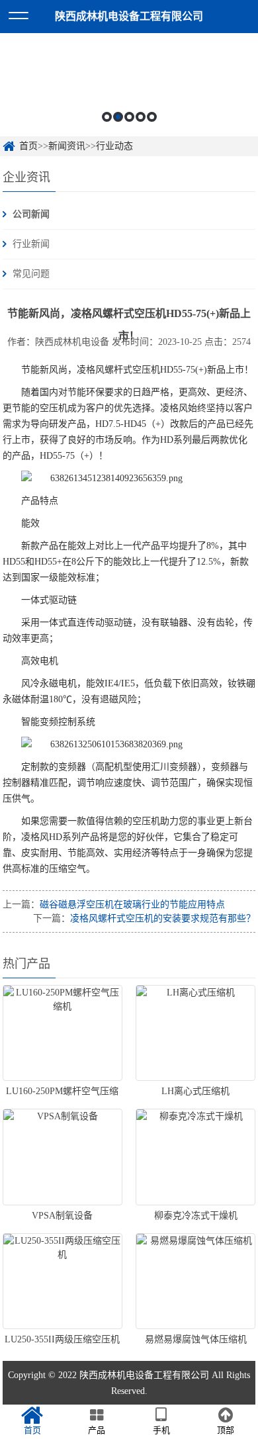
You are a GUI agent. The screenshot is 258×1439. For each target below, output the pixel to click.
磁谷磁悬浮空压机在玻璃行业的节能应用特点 (132, 904)
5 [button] (152, 117)
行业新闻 (31, 244)
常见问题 (31, 274)
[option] (129, 84)
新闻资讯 (66, 146)
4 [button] (140, 117)
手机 (161, 1430)
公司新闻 (31, 214)
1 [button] (107, 117)
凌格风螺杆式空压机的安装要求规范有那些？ (162, 918)
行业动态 (114, 146)
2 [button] (118, 117)
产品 (96, 1430)
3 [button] (129, 117)
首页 (28, 146)
